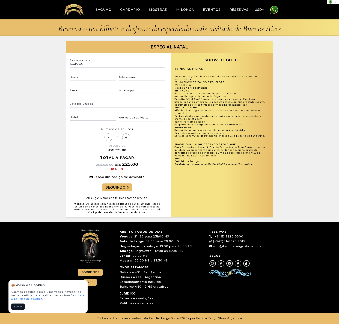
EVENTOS (212, 10)
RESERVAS (239, 10)
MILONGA (185, 10)
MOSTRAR (158, 10)
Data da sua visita (80, 60)
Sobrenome (127, 77)
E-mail (74, 90)
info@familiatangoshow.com (237, 246)
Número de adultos (117, 129)
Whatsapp (126, 90)
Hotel (74, 117)
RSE (90, 282)
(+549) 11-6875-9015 (228, 241)
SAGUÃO (103, 10)
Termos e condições (136, 298)
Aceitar (18, 306)
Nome (74, 77)
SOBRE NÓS (90, 272)
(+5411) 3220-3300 (228, 236)
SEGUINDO (116, 187)
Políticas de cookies (136, 303)
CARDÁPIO (130, 10)
